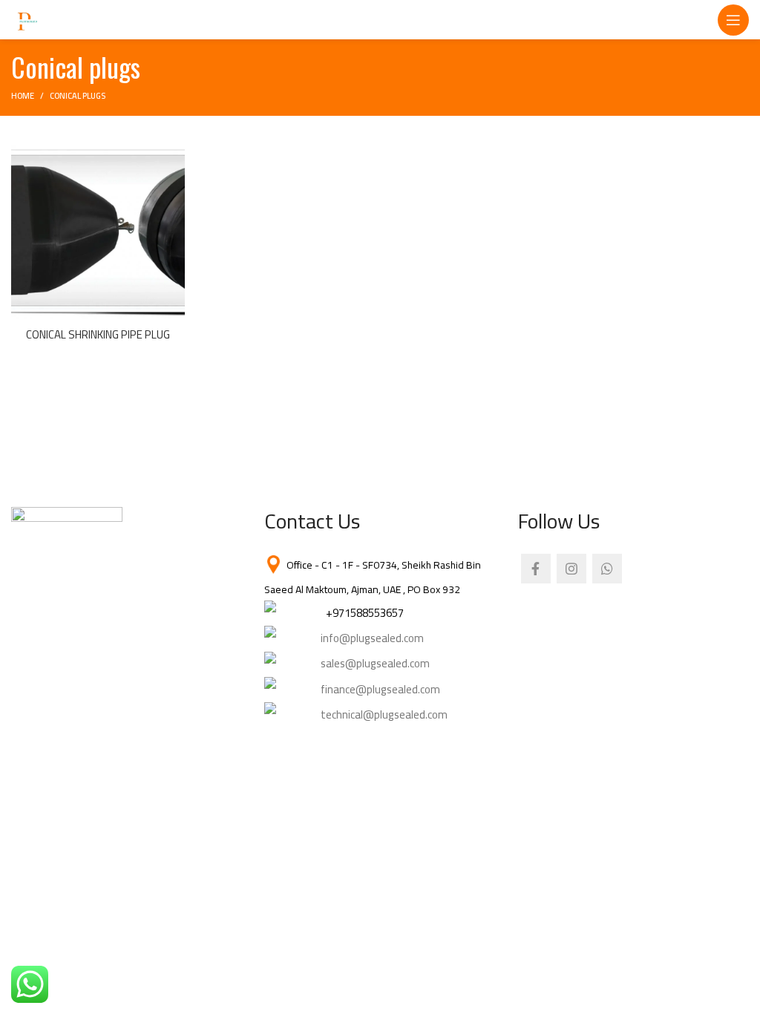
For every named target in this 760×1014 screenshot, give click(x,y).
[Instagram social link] (571, 568)
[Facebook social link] (536, 568)
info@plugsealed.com (372, 638)
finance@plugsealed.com (380, 689)
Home (22, 96)
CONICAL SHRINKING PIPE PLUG (98, 334)
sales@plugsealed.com (375, 663)
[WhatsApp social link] (607, 568)
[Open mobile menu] (733, 20)
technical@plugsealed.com (384, 714)
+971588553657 (365, 613)
